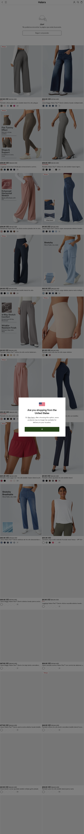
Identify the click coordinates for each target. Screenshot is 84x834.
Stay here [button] (31, 417)
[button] (42, 404)
